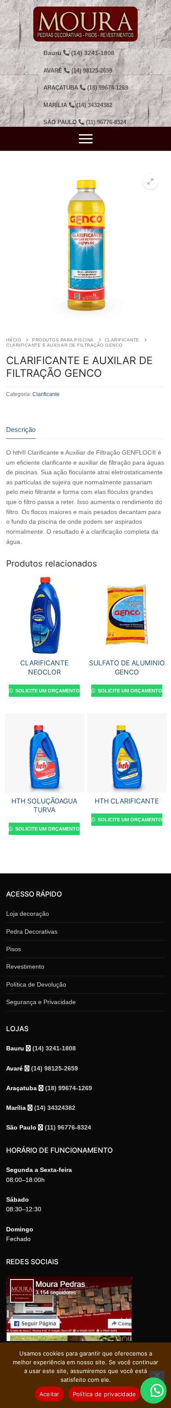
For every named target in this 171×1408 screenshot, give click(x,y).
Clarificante (122, 339)
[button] (150, 181)
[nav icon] (85, 139)
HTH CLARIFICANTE (127, 801)
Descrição (21, 429)
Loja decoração (27, 913)
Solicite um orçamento (47, 690)
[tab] (21, 430)
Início (13, 339)
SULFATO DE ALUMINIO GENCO (127, 667)
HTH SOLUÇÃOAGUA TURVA (44, 805)
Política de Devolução (36, 984)
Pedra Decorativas (31, 931)
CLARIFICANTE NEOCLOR (44, 667)
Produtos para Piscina (63, 339)
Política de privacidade (104, 1394)
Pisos (13, 949)
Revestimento (25, 966)
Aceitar (49, 1394)
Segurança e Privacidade (41, 1001)
